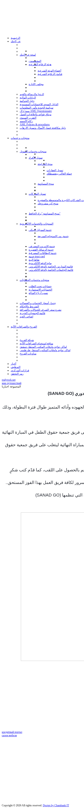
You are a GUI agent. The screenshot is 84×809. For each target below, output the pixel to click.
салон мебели (9, 735)
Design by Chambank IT (56, 805)
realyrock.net (8, 379)
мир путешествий (11, 383)
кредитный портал (12, 732)
